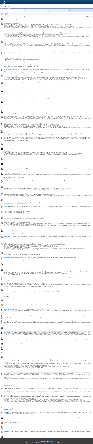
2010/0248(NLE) (52, 19)
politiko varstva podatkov (53, 442)
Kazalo (1, 6)
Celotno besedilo (10, 6)
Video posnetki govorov (87, 16)
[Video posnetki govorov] (1, 20)
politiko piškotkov (59, 442)
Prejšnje (4, 6)
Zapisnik (91, 16)
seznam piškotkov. (65, 442)
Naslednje (6, 6)
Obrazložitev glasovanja (49, 11)
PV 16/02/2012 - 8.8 (48, 10)
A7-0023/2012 (55, 19)
